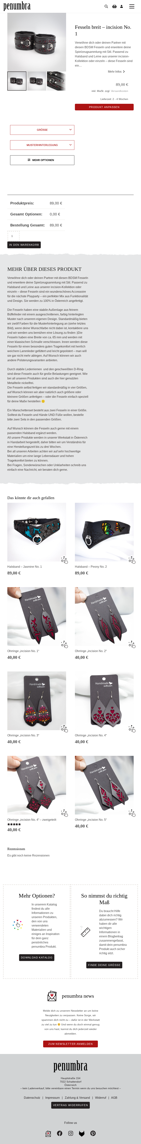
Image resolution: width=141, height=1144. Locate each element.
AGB (114, 1097)
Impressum (52, 1097)
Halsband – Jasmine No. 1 (24, 566)
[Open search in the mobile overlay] (106, 6)
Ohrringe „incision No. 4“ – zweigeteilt (31, 819)
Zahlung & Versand (77, 1097)
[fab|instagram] (70, 1133)
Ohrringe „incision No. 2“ (91, 651)
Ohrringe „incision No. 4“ (91, 735)
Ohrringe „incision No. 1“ (23, 651)
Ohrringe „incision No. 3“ (23, 735)
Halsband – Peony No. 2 (91, 566)
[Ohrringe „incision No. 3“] (36, 700)
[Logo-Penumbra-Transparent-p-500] (17, 6)
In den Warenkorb (24, 244)
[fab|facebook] (59, 1133)
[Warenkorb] (114, 6)
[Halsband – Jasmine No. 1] (36, 532)
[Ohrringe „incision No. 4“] (104, 700)
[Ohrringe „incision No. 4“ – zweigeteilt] (36, 785)
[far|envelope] (48, 1134)
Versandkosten (119, 90)
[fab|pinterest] (81, 1134)
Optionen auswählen (104, 832)
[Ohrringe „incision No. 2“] (104, 616)
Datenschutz (32, 1097)
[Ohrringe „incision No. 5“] (104, 785)
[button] (132, 6)
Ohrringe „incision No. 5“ (91, 819)
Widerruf (100, 1097)
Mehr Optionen (43, 160)
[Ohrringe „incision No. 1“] (36, 616)
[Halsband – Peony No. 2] (104, 532)
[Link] (121, 6)
